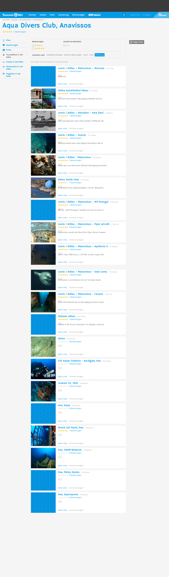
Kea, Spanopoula (68, 494)
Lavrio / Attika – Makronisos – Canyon (80, 294)
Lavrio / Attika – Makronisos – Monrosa (81, 68)
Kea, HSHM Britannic (70, 450)
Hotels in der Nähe (14, 62)
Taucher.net (12, 15)
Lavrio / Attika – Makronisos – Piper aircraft (83, 224)
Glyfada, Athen (66, 316)
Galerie (43, 15)
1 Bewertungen (75, 93)
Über (8, 40)
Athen (61, 338)
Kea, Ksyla (64, 405)
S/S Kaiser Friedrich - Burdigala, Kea (79, 360)
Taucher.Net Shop (161, 15)
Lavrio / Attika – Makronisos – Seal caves (82, 271)
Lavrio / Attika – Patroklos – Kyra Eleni (81, 112)
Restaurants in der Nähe (14, 67)
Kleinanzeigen (78, 15)
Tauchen (32, 15)
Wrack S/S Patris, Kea (70, 427)
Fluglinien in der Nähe (13, 75)
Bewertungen (12, 45)
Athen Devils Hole (68, 179)
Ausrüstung (63, 15)
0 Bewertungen (75, 341)
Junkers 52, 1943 (68, 383)
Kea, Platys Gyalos (68, 472)
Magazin (95, 15)
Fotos (8, 50)
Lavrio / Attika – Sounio (72, 135)
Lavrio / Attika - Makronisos (74, 157)
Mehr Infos (62, 84)
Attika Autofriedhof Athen (73, 90)
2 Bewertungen (75, 71)
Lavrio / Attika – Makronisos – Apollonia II (83, 246)
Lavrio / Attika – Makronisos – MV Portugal (83, 202)
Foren (52, 15)
